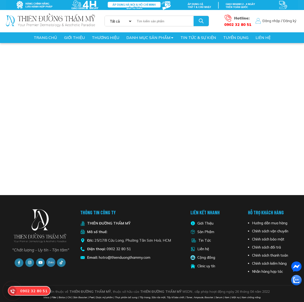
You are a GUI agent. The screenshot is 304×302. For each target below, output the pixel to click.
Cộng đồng (206, 257)
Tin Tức (204, 240)
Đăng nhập (271, 21)
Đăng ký (289, 21)
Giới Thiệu (205, 223)
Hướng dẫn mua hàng (269, 223)
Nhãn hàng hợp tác (267, 271)
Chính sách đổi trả (266, 247)
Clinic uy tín (206, 266)
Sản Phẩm (205, 232)
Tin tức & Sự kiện (198, 37)
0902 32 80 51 (119, 249)
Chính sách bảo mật (268, 239)
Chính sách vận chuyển (270, 231)
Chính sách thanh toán (270, 255)
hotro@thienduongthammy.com (124, 257)
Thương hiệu (105, 37)
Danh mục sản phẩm (148, 37)
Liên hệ (263, 37)
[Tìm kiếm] (201, 21)
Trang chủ (45, 37)
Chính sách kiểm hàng (269, 263)
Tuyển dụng (235, 37)
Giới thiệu (74, 37)
